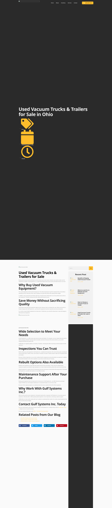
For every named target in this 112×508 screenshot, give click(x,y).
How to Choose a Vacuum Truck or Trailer (83, 303)
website (60, 407)
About (57, 3)
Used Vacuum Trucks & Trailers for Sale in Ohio (84, 314)
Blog (23, 129)
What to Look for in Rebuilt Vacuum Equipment (83, 291)
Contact (75, 3)
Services (69, 3)
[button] (24, 425)
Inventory (63, 3)
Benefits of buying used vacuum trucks (29, 418)
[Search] (91, 268)
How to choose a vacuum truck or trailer (29, 419)
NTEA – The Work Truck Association (40, 411)
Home (52, 3)
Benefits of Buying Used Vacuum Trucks (84, 278)
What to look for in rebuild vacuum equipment (30, 421)
